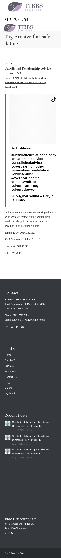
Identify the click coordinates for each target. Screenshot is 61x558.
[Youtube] (12, 326)
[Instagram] (22, 326)
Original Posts (30, 77)
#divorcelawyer (23, 189)
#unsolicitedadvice (26, 163)
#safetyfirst (40, 170)
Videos (8, 387)
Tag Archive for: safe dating (27, 40)
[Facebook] (7, 326)
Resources (10, 371)
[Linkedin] (17, 326)
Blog (7, 382)
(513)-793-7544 (21, 315)
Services (9, 365)
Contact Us (11, 376)
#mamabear (20, 170)
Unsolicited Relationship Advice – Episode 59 (29, 70)
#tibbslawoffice (23, 182)
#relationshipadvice (27, 159)
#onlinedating (22, 174)
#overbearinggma (25, 178)
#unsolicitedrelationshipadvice (36, 155)
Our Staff (10, 360)
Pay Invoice (11, 393)
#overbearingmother (27, 166)
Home (8, 354)
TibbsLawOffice (12, 86)
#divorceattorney (25, 186)
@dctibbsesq (22, 148)
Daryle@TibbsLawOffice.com (28, 319)
